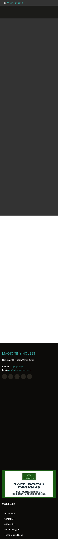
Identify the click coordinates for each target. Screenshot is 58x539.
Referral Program (12, 530)
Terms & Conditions (13, 535)
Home (17, 116)
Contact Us (9, 519)
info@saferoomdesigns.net (20, 370)
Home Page (9, 513)
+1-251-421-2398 (15, 3)
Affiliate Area (10, 524)
